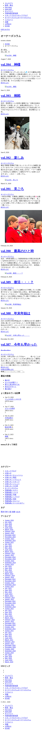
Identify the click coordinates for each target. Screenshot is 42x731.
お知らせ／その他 (11, 486)
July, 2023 (8, 588)
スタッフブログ (10, 471)
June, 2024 (8, 568)
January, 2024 (9, 577)
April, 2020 (8, 660)
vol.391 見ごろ (12, 189)
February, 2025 (10, 553)
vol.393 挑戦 (10, 95)
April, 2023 (8, 594)
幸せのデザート (10, 387)
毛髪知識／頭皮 (10, 499)
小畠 (9, 512)
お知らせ (8, 473)
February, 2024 (10, 575)
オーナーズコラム (11, 488)
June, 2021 (8, 634)
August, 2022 (9, 608)
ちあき (17, 512)
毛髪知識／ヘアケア (12, 497)
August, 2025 (9, 542)
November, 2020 (10, 647)
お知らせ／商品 (10, 477)
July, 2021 (8, 632)
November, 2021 (10, 625)
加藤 (13, 512)
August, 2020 (9, 653)
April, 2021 (8, 638)
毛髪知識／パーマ (11, 492)
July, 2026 (8, 522)
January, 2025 (9, 555)
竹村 (6, 512)
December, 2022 (10, 601)
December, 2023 (10, 579)
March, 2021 (9, 640)
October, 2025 (9, 539)
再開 (6, 436)
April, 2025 (8, 550)
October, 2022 (9, 605)
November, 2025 (10, 537)
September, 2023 (10, 585)
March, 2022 (9, 618)
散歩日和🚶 (9, 427)
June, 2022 (8, 612)
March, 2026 (9, 529)
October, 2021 (9, 627)
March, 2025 (9, 551)
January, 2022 (9, 621)
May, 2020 (8, 658)
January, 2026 (9, 533)
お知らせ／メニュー (12, 484)
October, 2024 (9, 561)
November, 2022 (10, 603)
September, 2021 (10, 629)
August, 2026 (9, 520)
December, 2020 (10, 645)
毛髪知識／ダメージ (12, 501)
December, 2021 (10, 623)
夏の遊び (8, 389)
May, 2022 (8, 614)
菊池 (2, 512)
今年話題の (9, 418)
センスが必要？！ (11, 382)
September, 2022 (10, 607)
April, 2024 (8, 572)
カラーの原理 (10, 408)
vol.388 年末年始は (15, 313)
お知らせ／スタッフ (12, 482)
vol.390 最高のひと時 (17, 251)
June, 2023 (8, 590)
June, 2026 (8, 524)
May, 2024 (8, 570)
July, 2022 (8, 610)
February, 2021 (10, 642)
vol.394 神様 (10, 64)
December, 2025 (10, 535)
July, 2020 (8, 654)
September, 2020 (10, 651)
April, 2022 (8, 616)
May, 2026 (8, 526)
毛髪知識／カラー (11, 490)
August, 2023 (9, 586)
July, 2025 (8, 544)
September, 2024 (10, 562)
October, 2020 (9, 649)
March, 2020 (9, 662)
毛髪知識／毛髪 (10, 494)
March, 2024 (9, 573)
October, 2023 (9, 583)
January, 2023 (9, 599)
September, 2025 (10, 540)
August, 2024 (9, 564)
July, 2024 (8, 566)
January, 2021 (9, 643)
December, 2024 (10, 557)
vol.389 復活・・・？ (17, 282)
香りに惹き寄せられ (12, 384)
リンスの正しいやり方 (13, 399)
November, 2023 (10, 581)
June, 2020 (8, 656)
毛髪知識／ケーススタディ (14, 503)
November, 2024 (10, 559)
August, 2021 (9, 630)
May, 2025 (8, 548)
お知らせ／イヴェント (13, 479)
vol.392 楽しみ (12, 157)
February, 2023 (10, 597)
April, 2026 (8, 528)
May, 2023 (8, 592)
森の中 (7, 380)
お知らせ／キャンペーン (14, 475)
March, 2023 (9, 596)
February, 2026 (10, 531)
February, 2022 (10, 619)
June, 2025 (8, 546)
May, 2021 (8, 636)
